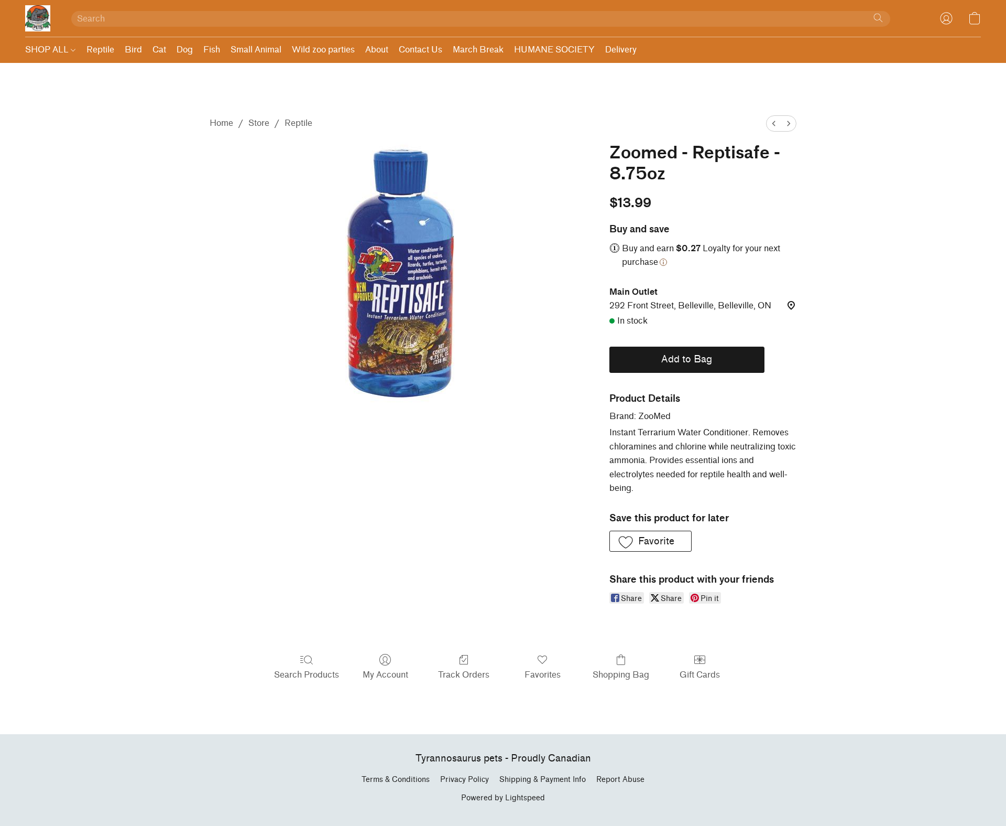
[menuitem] (774, 123)
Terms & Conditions (396, 779)
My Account (385, 675)
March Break (478, 50)
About (376, 50)
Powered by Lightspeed (503, 797)
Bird (133, 50)
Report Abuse (620, 779)
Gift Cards (700, 675)
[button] (37, 18)
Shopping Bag (621, 675)
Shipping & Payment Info (542, 779)
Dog (185, 50)
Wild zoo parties (323, 50)
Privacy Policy (464, 779)
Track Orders (463, 675)
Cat (159, 50)
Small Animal (256, 50)
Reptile (100, 50)
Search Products (306, 675)
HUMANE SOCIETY (554, 50)
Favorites (542, 675)
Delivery (621, 50)
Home (221, 123)
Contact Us (420, 50)
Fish (211, 50)
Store (258, 123)
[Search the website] (878, 17)
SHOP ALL (48, 50)
